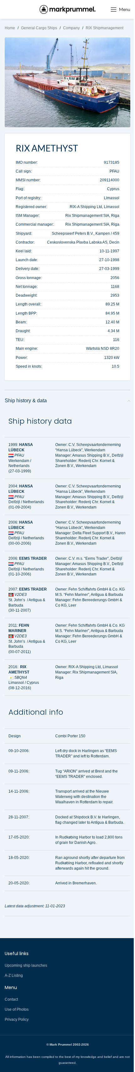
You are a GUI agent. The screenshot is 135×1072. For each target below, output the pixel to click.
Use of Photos (17, 1009)
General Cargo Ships (39, 28)
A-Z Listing (14, 975)
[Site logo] (68, 9)
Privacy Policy (17, 1019)
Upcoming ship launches (26, 965)
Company (71, 28)
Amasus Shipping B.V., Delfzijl (97, 455)
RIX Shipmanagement (104, 28)
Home (10, 28)
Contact (11, 999)
